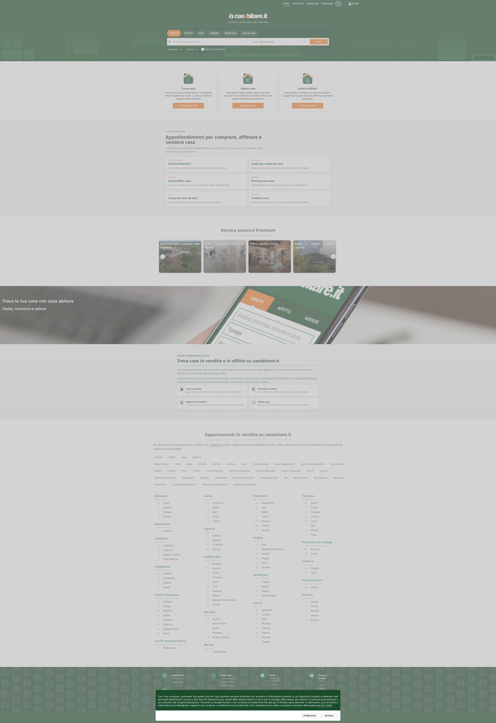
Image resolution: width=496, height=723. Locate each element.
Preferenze (309, 715)
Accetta (329, 715)
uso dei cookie (324, 705)
